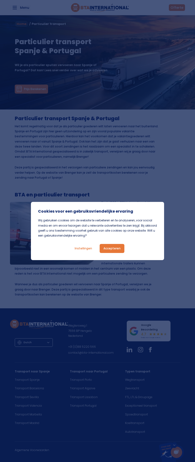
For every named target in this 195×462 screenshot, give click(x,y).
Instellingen (83, 248)
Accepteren (112, 248)
